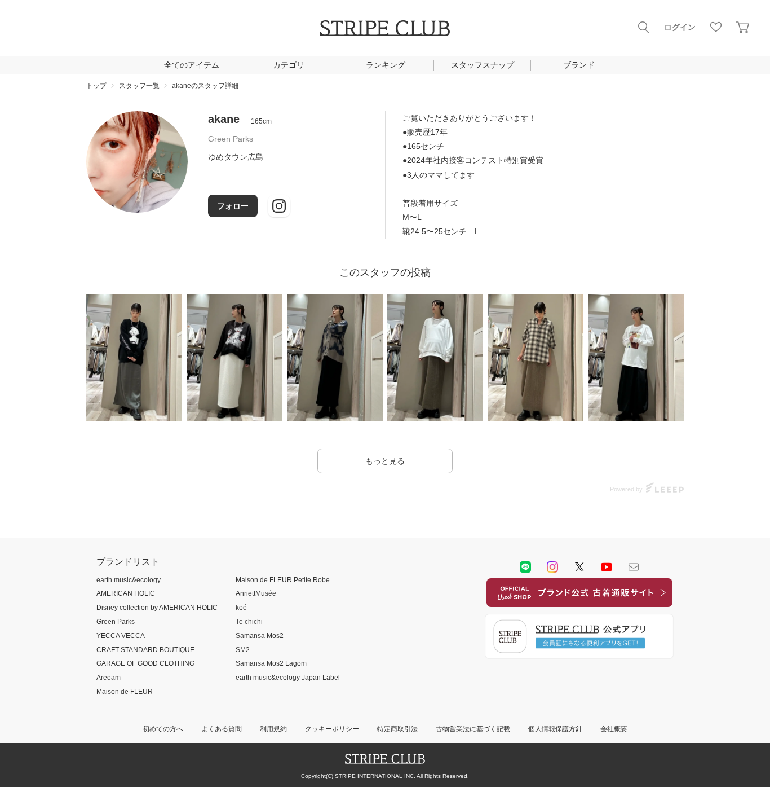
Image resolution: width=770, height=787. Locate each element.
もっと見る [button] (385, 460)
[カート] (743, 27)
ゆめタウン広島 (235, 156)
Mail (633, 567)
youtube (606, 567)
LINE (525, 567)
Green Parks (230, 138)
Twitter (579, 567)
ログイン (680, 27)
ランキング (385, 64)
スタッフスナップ (482, 64)
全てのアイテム (191, 64)
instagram (552, 567)
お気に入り (716, 27)
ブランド (579, 64)
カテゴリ (288, 64)
